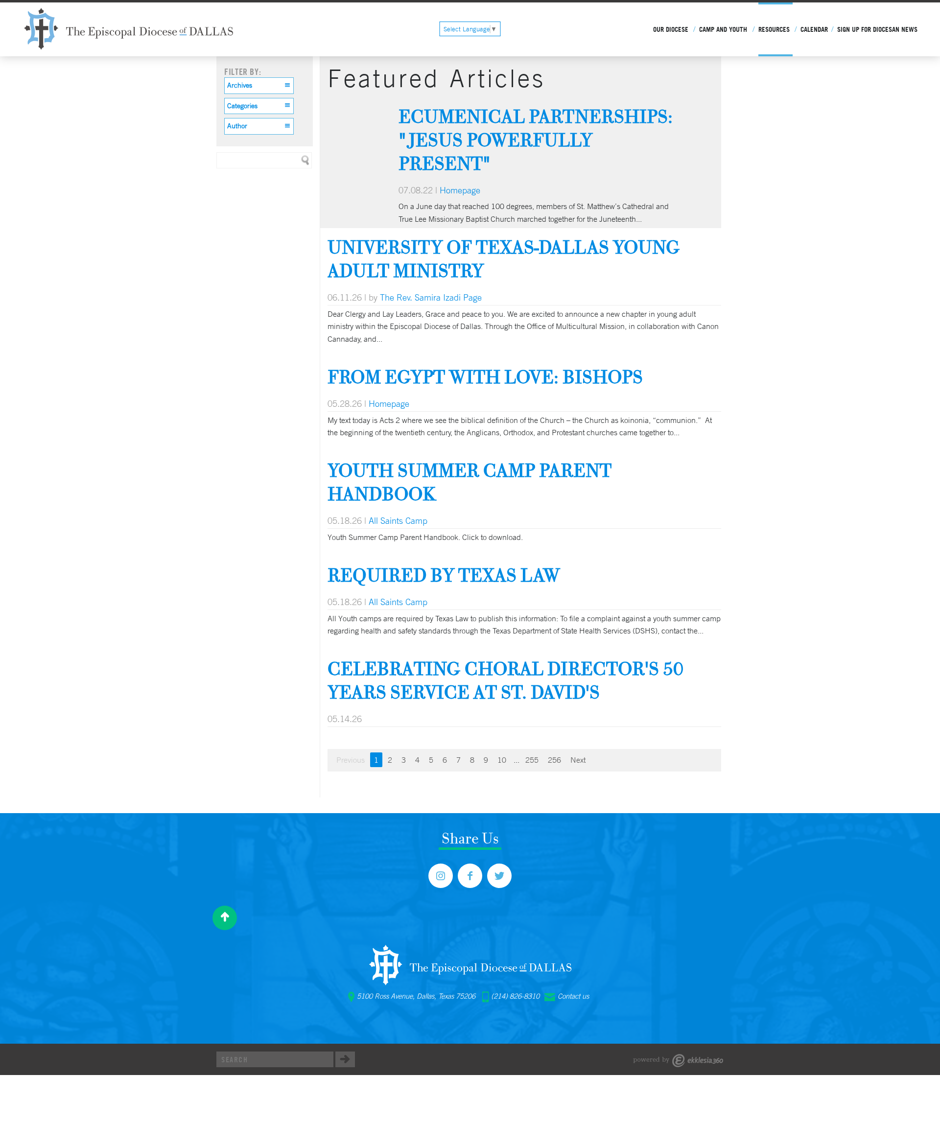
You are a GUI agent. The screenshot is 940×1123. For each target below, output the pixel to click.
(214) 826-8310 (515, 996)
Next (578, 760)
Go (345, 1059)
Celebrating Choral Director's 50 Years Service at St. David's (505, 680)
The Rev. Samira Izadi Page (431, 297)
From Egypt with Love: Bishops (485, 376)
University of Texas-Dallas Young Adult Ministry (504, 258)
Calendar (814, 29)
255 (532, 760)
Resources (774, 29)
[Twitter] (499, 876)
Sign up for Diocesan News (877, 29)
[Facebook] (470, 876)
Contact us (573, 996)
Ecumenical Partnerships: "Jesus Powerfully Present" (536, 140)
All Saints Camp (398, 520)
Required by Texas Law (444, 574)
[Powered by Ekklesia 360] (678, 1060)
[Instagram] (440, 876)
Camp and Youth (723, 29)
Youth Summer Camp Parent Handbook (469, 482)
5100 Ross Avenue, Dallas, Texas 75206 (416, 996)
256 (554, 760)
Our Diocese (670, 29)
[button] (259, 85)
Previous (350, 760)
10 (501, 760)
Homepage (460, 190)
